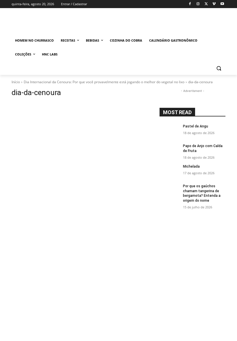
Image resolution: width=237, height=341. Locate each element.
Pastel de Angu (195, 126)
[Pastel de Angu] (169, 131)
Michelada (191, 166)
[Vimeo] (214, 4)
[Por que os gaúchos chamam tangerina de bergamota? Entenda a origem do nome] (169, 191)
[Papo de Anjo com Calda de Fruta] (169, 150)
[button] (218, 68)
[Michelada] (169, 171)
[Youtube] (222, 4)
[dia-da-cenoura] (81, 173)
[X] (206, 4)
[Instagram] (198, 4)
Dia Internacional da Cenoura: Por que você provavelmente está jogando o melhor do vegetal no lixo (104, 81)
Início (16, 81)
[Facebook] (190, 4)
